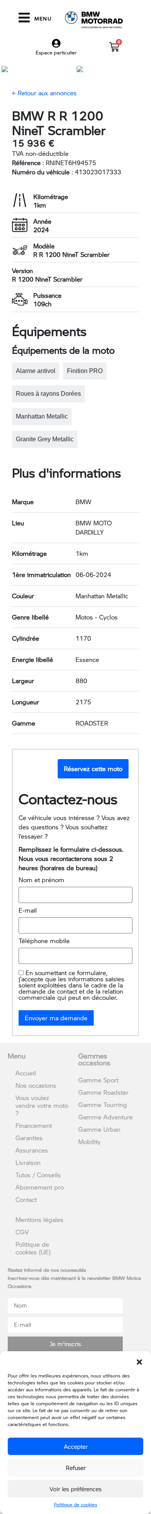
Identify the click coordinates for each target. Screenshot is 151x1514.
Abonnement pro (39, 1187)
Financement (33, 1125)
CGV (22, 1231)
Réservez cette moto (93, 768)
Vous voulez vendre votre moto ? (41, 1105)
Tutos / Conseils (38, 1174)
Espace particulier (56, 52)
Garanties (29, 1137)
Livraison (28, 1162)
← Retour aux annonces (44, 92)
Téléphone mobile (44, 941)
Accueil (25, 1072)
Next (139, 68)
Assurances (31, 1150)
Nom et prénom (41, 880)
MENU (42, 18)
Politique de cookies (75, 1504)
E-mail (28, 910)
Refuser (76, 1467)
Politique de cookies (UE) (33, 1248)
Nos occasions (35, 1085)
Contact (26, 1199)
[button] (139, 1361)
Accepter (76, 1446)
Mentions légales (39, 1219)
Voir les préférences (75, 1489)
